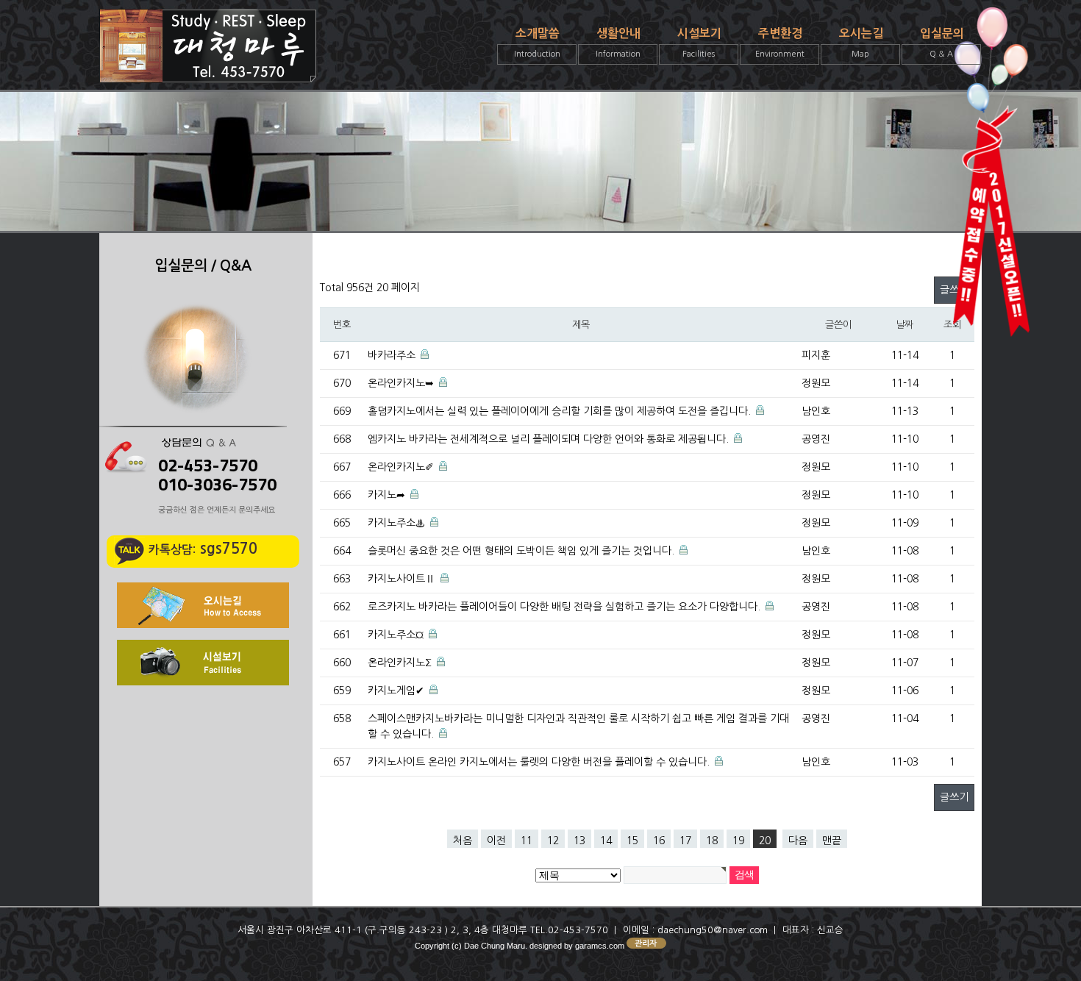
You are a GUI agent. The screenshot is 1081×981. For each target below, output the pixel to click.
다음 (797, 840)
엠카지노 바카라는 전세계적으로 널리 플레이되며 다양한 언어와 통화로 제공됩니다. (548, 439)
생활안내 (618, 43)
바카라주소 (391, 355)
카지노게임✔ (396, 690)
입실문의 (942, 43)
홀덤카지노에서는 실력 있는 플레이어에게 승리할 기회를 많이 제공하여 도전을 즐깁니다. (559, 411)
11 (526, 840)
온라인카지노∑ (400, 662)
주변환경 (779, 43)
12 (553, 840)
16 (659, 840)
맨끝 (831, 840)
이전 (496, 840)
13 (579, 840)
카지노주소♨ (396, 523)
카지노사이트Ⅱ (401, 579)
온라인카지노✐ (401, 467)
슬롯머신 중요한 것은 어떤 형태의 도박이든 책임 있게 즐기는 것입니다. (521, 551)
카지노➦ (386, 495)
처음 (462, 840)
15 (632, 840)
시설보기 (699, 43)
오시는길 (861, 43)
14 (606, 840)
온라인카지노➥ (401, 383)
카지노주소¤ (396, 634)
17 (685, 840)
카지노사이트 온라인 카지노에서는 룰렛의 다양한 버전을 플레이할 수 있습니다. (539, 762)
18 (712, 840)
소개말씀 (537, 43)
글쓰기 (954, 797)
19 (738, 840)
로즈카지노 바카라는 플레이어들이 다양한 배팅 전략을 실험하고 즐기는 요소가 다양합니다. (564, 607)
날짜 (904, 324)
